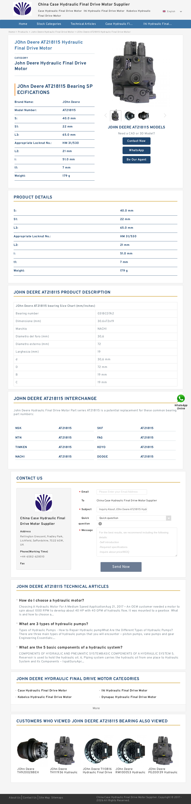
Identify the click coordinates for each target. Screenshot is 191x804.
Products (23, 32)
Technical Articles (83, 24)
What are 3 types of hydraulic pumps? (53, 624)
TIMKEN (21, 447)
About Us (15, 797)
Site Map (44, 797)
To (83, 500)
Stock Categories (49, 24)
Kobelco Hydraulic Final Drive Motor (97, 36)
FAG (100, 438)
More (96, 708)
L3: (17, 135)
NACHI (20, 457)
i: (15, 159)
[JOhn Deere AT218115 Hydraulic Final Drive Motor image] (136, 73)
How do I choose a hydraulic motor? (51, 600)
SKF (100, 428)
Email (84, 492)
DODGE (102, 457)
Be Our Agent (136, 160)
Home (23, 24)
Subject (85, 509)
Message (86, 530)
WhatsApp (136, 150)
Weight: (20, 176)
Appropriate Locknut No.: (33, 143)
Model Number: (26, 110)
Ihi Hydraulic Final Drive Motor (159, 24)
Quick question (84, 521)
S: (16, 118)
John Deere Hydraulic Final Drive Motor (52, 32)
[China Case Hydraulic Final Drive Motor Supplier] (22, 8)
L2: (17, 151)
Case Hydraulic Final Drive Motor (121, 24)
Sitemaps (57, 797)
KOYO (101, 447)
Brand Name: (24, 102)
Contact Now (136, 141)
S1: (17, 127)
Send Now (121, 567)
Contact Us (30, 797)
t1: (16, 168)
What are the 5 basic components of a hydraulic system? (70, 647)
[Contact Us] (181, 402)
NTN (18, 438)
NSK (18, 428)
